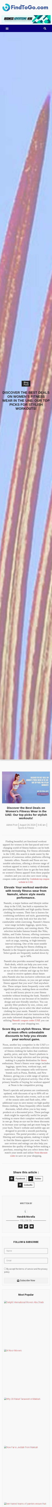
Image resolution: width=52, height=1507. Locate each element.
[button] (7, 28)
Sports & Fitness (26, 828)
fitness (44, 1060)
